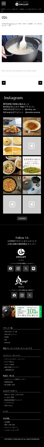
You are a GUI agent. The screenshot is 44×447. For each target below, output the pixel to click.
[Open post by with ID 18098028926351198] (32, 185)
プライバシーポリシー (11, 427)
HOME (3, 9)
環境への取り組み (9, 425)
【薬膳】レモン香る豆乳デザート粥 (30, 9)
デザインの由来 (9, 364)
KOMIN (6, 337)
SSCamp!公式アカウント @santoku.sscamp (21, 112)
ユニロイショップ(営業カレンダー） (15, 379)
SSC (5, 340)
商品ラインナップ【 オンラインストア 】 (17, 348)
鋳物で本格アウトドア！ (11, 367)
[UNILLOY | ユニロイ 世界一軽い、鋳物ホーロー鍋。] (22, 2)
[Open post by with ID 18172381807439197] (32, 165)
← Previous (4, 83)
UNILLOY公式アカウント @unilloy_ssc (19, 109)
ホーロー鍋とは (9, 362)
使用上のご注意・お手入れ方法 (13, 394)
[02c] (22, 36)
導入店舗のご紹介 (9, 385)
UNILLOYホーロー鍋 (10, 331)
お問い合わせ (8, 405)
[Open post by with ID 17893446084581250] (12, 204)
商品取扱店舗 (8, 382)
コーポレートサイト (10, 430)
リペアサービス (9, 403)
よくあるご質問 (9, 397)
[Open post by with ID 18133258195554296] (32, 146)
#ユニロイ (15, 106)
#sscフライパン (27, 106)
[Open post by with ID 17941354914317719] (32, 126)
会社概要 (7, 422)
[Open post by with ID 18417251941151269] (12, 165)
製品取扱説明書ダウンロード (13, 400)
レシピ (5, 411)
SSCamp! (7, 342)
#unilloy (6, 106)
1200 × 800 (21, 24)
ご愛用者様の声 (9, 370)
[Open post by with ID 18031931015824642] (32, 204)
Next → (40, 83)
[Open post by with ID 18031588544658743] (12, 126)
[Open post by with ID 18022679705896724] (12, 146)
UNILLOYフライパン (10, 334)
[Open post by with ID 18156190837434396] (12, 185)
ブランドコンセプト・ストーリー (14, 359)
